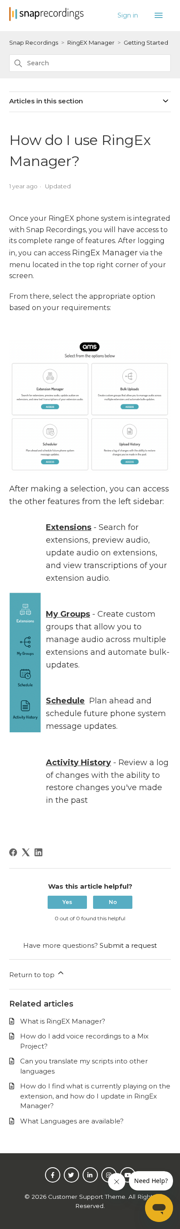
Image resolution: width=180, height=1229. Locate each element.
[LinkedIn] (38, 852)
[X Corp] (26, 852)
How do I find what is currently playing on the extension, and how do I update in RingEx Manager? (95, 1096)
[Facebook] (13, 852)
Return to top (32, 975)
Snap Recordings (33, 42)
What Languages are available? (72, 1121)
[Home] (46, 18)
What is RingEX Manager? (62, 1021)
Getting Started (146, 42)
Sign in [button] (129, 15)
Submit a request (128, 945)
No (113, 902)
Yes (67, 902)
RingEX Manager (90, 42)
